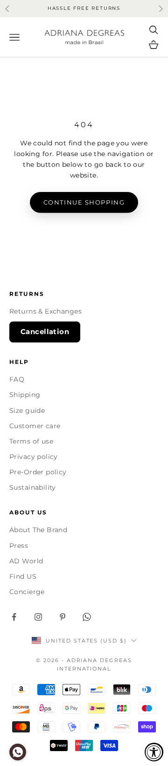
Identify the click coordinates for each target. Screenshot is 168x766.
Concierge (27, 592)
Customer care (34, 426)
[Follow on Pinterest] (62, 617)
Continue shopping (84, 202)
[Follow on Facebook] (14, 617)
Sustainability (32, 487)
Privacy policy (33, 456)
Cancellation (45, 331)
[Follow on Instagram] (38, 617)
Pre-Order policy (38, 472)
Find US (22, 576)
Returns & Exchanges (45, 311)
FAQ (16, 379)
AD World (26, 561)
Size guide (27, 410)
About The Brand (38, 530)
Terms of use (31, 441)
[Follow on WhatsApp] (86, 617)
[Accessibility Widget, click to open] (154, 752)
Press (18, 545)
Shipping (24, 394)
